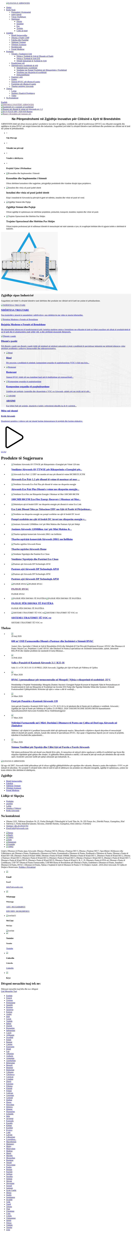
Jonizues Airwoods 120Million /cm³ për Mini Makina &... (41, 529)
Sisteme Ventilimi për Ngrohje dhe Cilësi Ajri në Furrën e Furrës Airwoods (50, 747)
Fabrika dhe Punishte (19, 40)
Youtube (9, 948)
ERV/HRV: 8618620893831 (18, 911)
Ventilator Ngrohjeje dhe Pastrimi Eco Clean (34, 559)
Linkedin (10, 968)
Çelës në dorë (22, 31)
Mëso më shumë (9, 410)
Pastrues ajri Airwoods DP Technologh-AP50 (35, 579)
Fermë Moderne (17, 49)
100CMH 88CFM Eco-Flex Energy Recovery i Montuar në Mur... (46, 499)
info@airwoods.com (14, 887)
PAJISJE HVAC (20, 589)
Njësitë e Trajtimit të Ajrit (21, 54)
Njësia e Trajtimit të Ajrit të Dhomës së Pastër (34, 56)
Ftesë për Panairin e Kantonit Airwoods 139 (34, 701)
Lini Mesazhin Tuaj (9, 991)
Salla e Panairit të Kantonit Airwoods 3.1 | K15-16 (37, 662)
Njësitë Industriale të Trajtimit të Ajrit (31, 61)
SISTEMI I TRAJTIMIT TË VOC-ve (31, 617)
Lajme (13, 91)
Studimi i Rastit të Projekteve (23, 93)
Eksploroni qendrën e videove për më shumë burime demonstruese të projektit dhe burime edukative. (42, 421)
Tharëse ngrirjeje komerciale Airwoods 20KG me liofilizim (42, 539)
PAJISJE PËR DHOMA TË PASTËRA (32, 603)
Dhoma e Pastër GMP (20, 38)
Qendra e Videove (13, 808)
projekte (9, 804)
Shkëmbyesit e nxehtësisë (26, 68)
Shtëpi (8, 7)
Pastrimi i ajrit (17, 77)
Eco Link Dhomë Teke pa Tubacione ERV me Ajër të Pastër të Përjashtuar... (51, 509)
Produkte (10, 51)
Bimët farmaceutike (19, 35)
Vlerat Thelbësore (18, 17)
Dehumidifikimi (22, 75)
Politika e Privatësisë (27, 867)
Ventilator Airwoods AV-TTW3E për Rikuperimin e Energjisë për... (46, 469)
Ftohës (14, 79)
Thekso (9, 89)
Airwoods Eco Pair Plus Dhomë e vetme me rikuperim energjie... (45, 489)
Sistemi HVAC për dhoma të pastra (25, 82)
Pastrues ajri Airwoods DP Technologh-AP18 (35, 569)
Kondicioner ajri (18, 63)
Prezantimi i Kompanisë (21, 12)
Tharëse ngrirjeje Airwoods (22, 86)
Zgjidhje (9, 33)
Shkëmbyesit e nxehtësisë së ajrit (24, 65)
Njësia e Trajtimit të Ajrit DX (28, 58)
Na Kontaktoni (12, 98)
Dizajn (19, 21)
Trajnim (19, 28)
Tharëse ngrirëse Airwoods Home (28, 549)
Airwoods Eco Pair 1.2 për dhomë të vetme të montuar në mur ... (45, 479)
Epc (18, 26)
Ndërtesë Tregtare (18, 42)
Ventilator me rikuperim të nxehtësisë (31, 72)
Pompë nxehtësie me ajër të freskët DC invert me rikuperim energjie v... (48, 519)
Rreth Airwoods (8, 416)
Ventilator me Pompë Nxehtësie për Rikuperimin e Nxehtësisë (41, 70)
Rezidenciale (16, 47)
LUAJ (3, 452)
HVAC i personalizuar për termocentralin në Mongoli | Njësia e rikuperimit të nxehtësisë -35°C (61, 679)
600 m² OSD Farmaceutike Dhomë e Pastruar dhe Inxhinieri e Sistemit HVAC (52, 641)
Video (13, 95)
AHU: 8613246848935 (15, 907)
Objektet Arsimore (18, 45)
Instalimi (19, 24)
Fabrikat (9, 783)
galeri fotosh (16, 14)
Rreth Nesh (10, 10)
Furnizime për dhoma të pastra (23, 84)
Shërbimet (15, 19)
